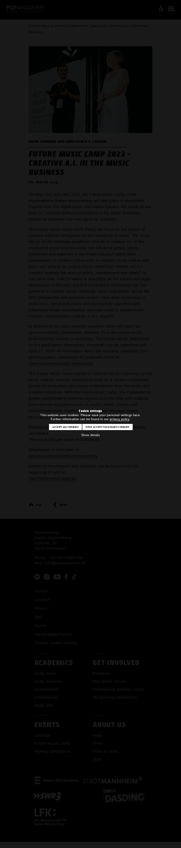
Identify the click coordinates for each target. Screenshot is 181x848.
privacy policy (119, 419)
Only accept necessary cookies (107, 427)
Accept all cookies (65, 427)
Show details (90, 435)
